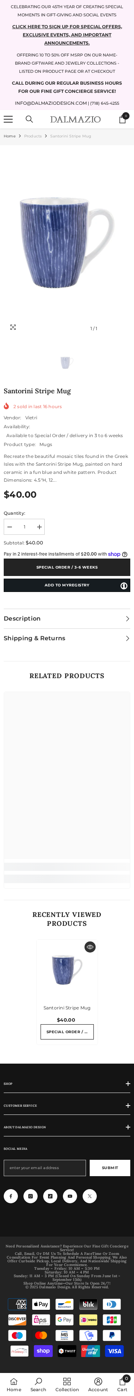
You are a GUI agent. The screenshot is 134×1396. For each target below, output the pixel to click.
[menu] (8, 119)
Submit (110, 1167)
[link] (67, 867)
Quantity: (14, 513)
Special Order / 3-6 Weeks (67, 567)
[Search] (29, 119)
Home (10, 136)
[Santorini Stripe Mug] (67, 970)
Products (33, 136)
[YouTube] (70, 1196)
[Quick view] (90, 947)
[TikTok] (50, 1196)
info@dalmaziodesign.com (51, 103)
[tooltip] (124, 586)
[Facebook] (11, 1196)
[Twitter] (90, 1196)
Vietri (31, 417)
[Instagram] (30, 1196)
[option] (67, 242)
